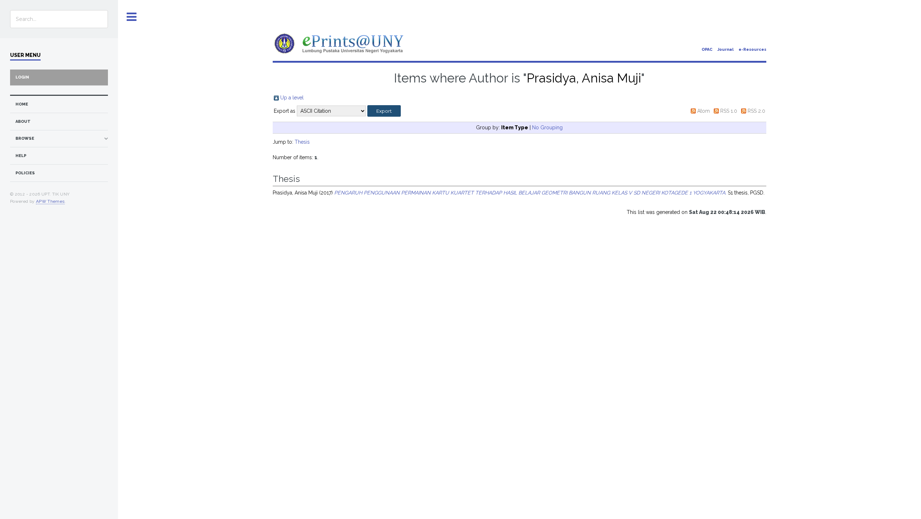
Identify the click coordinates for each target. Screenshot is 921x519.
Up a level (292, 97)
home (21, 104)
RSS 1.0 (728, 111)
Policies (25, 173)
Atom (703, 111)
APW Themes (50, 201)
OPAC (707, 49)
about (23, 121)
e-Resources (752, 49)
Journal (725, 49)
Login (22, 77)
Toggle (131, 17)
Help (20, 155)
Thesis (302, 142)
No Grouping (547, 127)
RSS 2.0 (756, 111)
